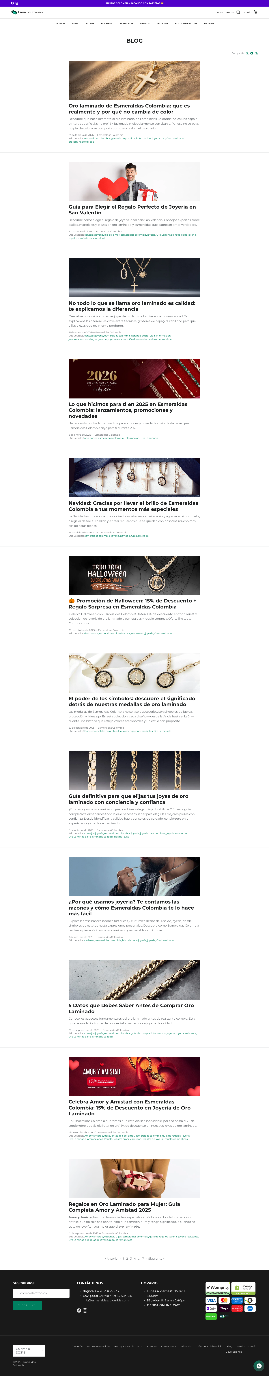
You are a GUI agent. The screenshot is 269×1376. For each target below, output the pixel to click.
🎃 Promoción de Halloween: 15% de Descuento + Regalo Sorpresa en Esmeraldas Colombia (132, 604)
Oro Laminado (175, 138)
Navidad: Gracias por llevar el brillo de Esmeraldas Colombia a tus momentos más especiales (133, 506)
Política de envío (246, 1346)
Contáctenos (168, 1346)
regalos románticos (80, 238)
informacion (143, 138)
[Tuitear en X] (247, 53)
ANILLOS (145, 23)
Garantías (77, 1346)
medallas (147, 730)
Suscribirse (27, 1305)
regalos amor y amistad (127, 1138)
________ (251, 1351)
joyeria (156, 138)
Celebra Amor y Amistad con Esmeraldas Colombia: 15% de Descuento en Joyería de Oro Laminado (130, 1108)
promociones (95, 1138)
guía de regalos (171, 1135)
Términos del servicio (209, 1346)
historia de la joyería (134, 940)
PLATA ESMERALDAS (186, 23)
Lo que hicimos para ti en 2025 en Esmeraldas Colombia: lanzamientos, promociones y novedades (128, 410)
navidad (125, 535)
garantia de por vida (123, 138)
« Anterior (111, 1258)
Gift (128, 633)
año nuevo (90, 437)
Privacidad (186, 1346)
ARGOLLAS (162, 23)
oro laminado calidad (81, 141)
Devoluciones (233, 1351)
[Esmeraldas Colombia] (27, 12)
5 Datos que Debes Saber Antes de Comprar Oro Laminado (131, 1008)
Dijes (87, 730)
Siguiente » (156, 1258)
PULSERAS (106, 23)
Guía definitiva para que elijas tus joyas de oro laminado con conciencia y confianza (128, 799)
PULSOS (89, 23)
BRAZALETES (126, 23)
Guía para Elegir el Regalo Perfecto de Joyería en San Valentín (132, 210)
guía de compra (140, 1033)
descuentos (91, 633)
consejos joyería (93, 234)
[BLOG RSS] (256, 53)
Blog (229, 1346)
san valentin (100, 238)
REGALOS (209, 23)
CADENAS (60, 23)
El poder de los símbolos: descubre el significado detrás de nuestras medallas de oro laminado (132, 701)
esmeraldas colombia (97, 138)
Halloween (137, 633)
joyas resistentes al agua (83, 339)
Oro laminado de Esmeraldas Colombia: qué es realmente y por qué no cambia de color (129, 109)
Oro (163, 138)
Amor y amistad (93, 1135)
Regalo (108, 1138)
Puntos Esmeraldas (98, 1346)
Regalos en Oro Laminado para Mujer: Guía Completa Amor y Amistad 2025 (124, 1207)
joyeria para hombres (152, 833)
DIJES (75, 23)
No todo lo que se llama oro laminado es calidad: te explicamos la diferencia (132, 306)
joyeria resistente (118, 339)
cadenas (89, 940)
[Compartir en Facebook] (251, 53)
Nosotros (152, 1346)
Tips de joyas (121, 836)
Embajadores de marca (128, 1346)
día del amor (111, 234)
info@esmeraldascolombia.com (106, 1300)
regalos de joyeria (185, 234)
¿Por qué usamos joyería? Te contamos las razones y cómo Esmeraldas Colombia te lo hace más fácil (131, 908)
